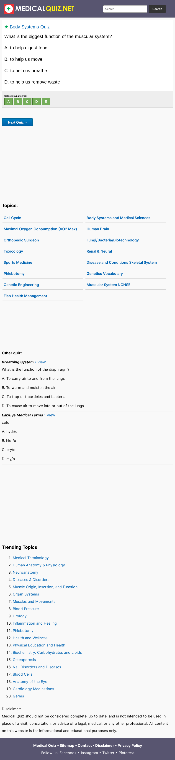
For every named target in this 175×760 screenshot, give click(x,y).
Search (157, 9)
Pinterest (126, 752)
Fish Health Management (25, 296)
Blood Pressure (26, 608)
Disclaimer (104, 745)
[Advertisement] (87, 163)
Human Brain (98, 229)
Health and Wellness (30, 638)
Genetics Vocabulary (105, 273)
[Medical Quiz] (39, 9)
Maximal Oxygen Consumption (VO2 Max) (40, 229)
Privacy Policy (130, 745)
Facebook (68, 752)
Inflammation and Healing (35, 623)
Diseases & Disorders (31, 579)
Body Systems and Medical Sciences (118, 217)
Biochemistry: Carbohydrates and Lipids (47, 652)
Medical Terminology (31, 557)
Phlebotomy (14, 273)
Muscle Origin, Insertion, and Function (45, 587)
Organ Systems (26, 594)
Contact (85, 745)
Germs (18, 696)
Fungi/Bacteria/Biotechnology (113, 240)
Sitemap (67, 745)
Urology (20, 616)
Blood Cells (22, 674)
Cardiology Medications (33, 689)
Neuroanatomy (25, 572)
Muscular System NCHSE (109, 284)
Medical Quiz (44, 745)
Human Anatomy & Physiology (39, 565)
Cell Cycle (12, 217)
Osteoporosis (24, 659)
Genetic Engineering (21, 284)
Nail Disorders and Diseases (37, 667)
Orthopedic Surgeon (21, 240)
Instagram (89, 752)
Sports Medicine (18, 262)
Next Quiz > (17, 122)
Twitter (108, 752)
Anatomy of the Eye (30, 681)
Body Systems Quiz (30, 26)
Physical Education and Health (39, 645)
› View (40, 362)
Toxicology (13, 251)
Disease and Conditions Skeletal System (122, 262)
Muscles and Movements (34, 601)
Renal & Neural (99, 251)
